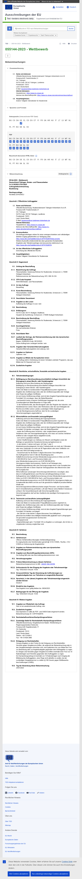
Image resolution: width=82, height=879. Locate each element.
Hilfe (6, 778)
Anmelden (60, 7)
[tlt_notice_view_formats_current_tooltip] (71, 174)
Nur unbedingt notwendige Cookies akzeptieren (50, 874)
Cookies (8, 807)
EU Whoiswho (10, 847)
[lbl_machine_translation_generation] (36, 156)
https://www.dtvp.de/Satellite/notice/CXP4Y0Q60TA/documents (38, 239)
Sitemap (8, 825)
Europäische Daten (11, 840)
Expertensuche (33, 35)
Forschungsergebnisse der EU (15, 843)
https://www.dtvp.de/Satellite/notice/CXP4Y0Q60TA (34, 245)
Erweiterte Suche (20, 35)
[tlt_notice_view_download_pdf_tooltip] (10, 141)
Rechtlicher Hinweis (11, 803)
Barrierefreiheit (10, 811)
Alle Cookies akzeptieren (18, 874)
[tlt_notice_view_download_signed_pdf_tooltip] (21, 123)
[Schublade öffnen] (7, 56)
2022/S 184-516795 (48, 564)
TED (6, 43)
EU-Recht (8, 836)
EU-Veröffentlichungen (12, 851)
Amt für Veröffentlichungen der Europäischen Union (24, 763)
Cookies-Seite (67, 862)
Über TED (8, 821)
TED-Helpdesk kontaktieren (14, 782)
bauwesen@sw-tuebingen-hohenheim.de (35, 89)
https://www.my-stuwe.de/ (35, 93)
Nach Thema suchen (47, 35)
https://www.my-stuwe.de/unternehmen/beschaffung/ (55, 95)
